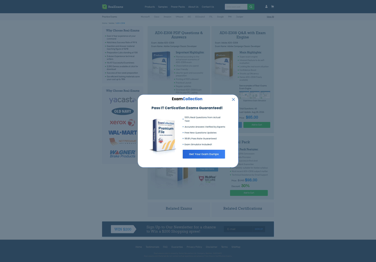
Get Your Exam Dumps (204, 154)
